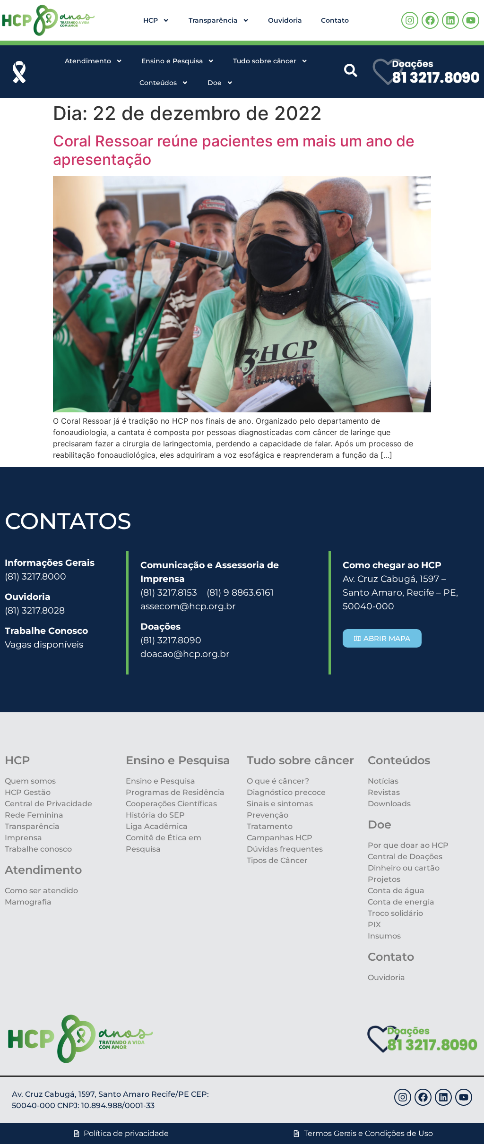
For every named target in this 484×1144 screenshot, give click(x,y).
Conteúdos (158, 82)
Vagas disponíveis (44, 644)
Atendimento (88, 61)
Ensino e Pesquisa (172, 61)
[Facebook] (430, 20)
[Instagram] (409, 20)
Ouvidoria (285, 20)
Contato (335, 20)
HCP (150, 20)
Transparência (213, 20)
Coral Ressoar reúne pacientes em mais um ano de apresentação (234, 150)
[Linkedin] (450, 20)
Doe (214, 82)
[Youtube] (470, 20)
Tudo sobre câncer (264, 61)
